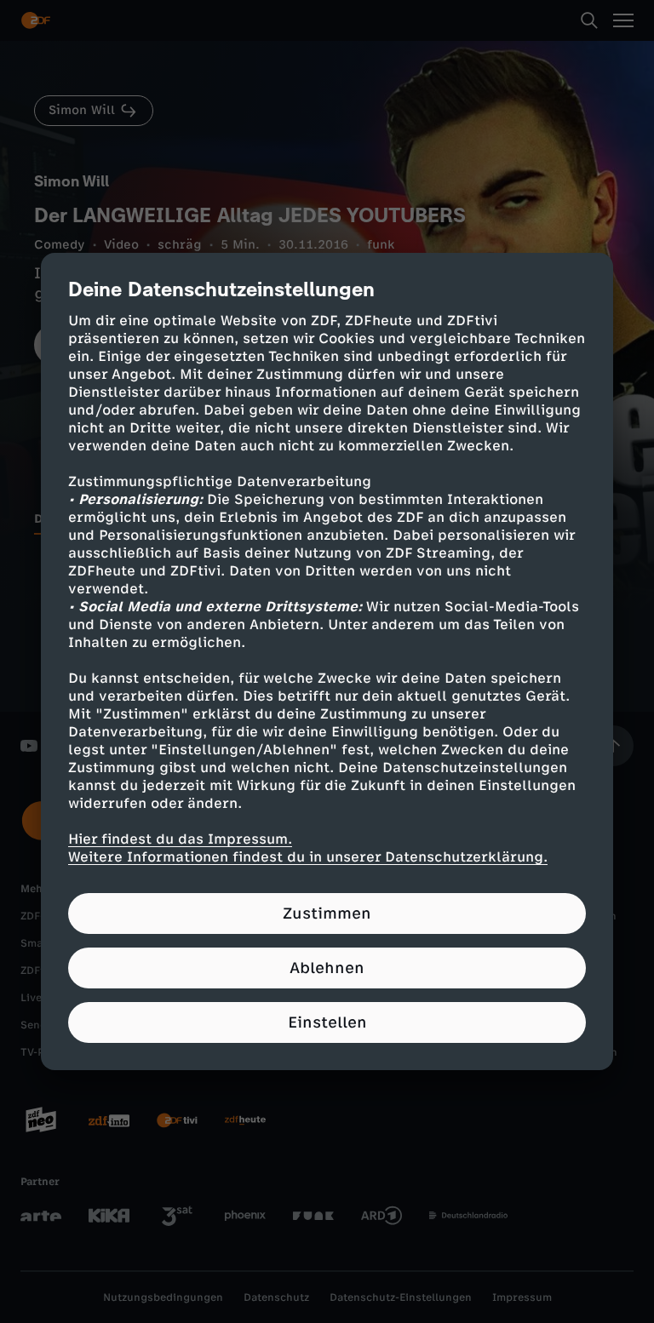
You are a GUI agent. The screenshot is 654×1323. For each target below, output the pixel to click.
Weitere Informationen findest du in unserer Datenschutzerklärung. (308, 857)
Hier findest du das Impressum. (180, 839)
